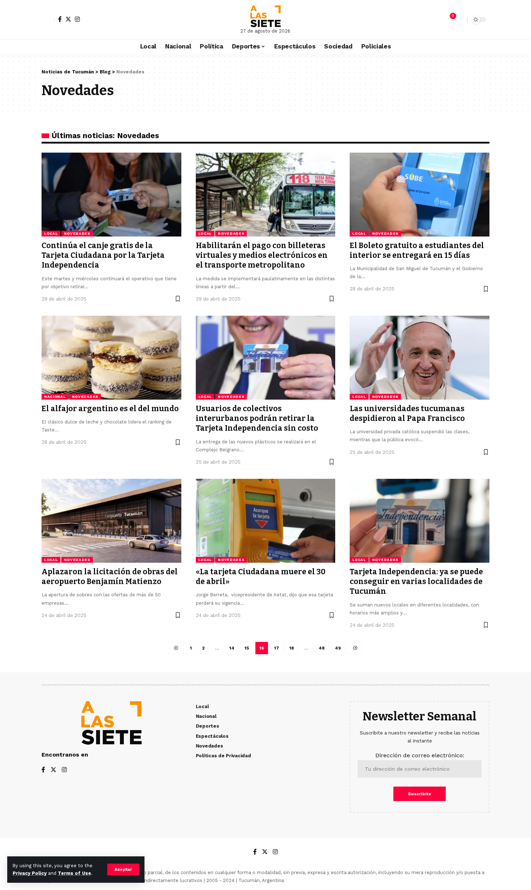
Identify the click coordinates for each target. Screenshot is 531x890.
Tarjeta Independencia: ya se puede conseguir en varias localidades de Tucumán (416, 581)
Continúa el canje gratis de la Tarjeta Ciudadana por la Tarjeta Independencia (103, 255)
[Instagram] (77, 19)
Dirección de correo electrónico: (419, 755)
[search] (460, 19)
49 (338, 648)
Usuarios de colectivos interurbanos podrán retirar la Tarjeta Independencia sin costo (257, 418)
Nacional (55, 397)
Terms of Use (74, 873)
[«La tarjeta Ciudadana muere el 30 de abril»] (266, 521)
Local (51, 233)
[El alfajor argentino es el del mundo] (111, 358)
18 (291, 648)
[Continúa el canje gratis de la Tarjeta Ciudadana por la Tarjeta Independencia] (111, 195)
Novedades (77, 233)
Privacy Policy (30, 873)
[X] (68, 19)
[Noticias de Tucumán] (265, 16)
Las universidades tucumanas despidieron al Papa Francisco (407, 413)
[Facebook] (60, 19)
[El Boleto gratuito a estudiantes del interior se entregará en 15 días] (419, 195)
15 (247, 648)
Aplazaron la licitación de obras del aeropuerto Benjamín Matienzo (110, 576)
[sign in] (48, 19)
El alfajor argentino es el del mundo (110, 408)
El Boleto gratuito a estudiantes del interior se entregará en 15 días (417, 250)
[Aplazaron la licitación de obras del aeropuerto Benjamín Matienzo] (111, 521)
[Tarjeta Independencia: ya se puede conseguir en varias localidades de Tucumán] (419, 521)
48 (322, 648)
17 (276, 648)
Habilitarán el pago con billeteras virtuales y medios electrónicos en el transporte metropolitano (262, 255)
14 (231, 648)
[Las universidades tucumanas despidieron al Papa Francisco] (419, 358)
